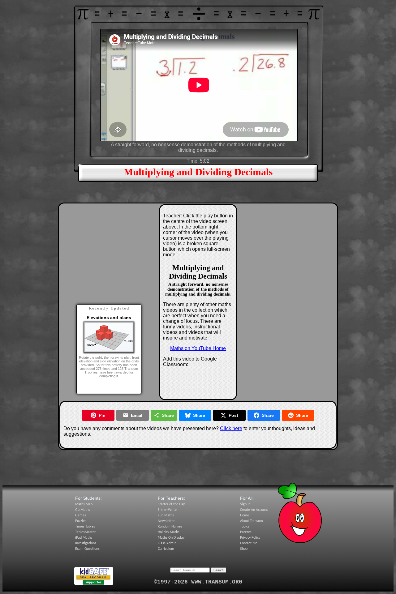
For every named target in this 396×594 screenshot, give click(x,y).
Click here (231, 428)
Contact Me (248, 543)
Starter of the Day (171, 504)
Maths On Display (171, 538)
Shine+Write (167, 510)
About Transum (251, 521)
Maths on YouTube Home (198, 348)
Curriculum (166, 549)
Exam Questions (87, 549)
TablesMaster (85, 532)
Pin (102, 415)
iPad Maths (83, 538)
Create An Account (254, 510)
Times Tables (85, 526)
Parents (246, 532)
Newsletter (166, 521)
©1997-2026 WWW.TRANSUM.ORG (198, 582)
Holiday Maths (168, 532)
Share (168, 415)
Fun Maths (166, 515)
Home (244, 515)
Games (80, 515)
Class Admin (167, 543)
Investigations (85, 543)
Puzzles (80, 521)
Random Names (170, 526)
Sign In (245, 504)
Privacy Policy (250, 538)
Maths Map (84, 504)
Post (233, 415)
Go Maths (82, 510)
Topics (244, 526)
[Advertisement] (108, 245)
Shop (244, 549)
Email (136, 415)
